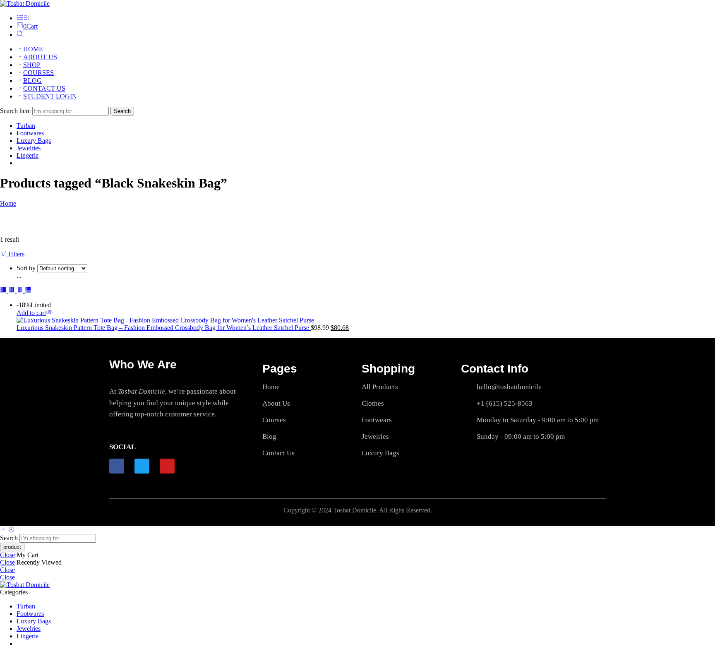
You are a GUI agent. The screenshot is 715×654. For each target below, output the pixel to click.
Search (122, 111)
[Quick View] (49, 312)
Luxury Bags (34, 140)
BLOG (32, 80)
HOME (33, 49)
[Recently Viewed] (11, 530)
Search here (16, 110)
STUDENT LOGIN (50, 96)
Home (8, 203)
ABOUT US (40, 56)
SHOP (32, 64)
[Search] (20, 34)
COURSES (38, 72)
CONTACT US (44, 88)
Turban (26, 125)
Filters (15, 253)
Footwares (30, 133)
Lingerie (27, 155)
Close (7, 554)
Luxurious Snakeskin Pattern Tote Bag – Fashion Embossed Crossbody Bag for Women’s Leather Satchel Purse (164, 327)
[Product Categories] (20, 18)
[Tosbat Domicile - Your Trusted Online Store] (25, 3)
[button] (31, 312)
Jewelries (29, 147)
